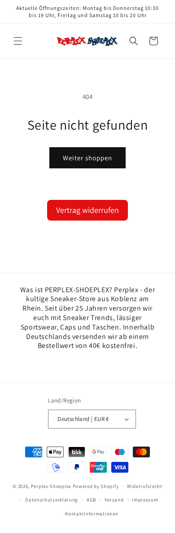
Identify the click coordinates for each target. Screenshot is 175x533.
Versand (114, 500)
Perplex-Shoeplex (51, 486)
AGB (91, 500)
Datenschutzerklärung (51, 500)
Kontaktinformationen (91, 513)
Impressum (145, 500)
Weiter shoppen (87, 158)
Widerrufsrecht (144, 486)
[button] (18, 41)
